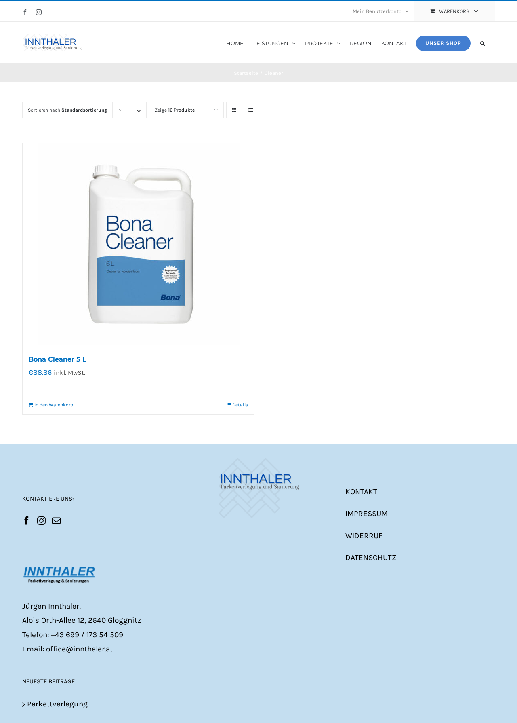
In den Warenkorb (53, 405)
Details (240, 405)
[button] (482, 42)
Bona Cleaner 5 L (57, 359)
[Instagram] (41, 520)
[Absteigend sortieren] (139, 110)
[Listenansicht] (250, 110)
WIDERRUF (363, 535)
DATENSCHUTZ (370, 557)
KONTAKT (361, 491)
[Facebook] (26, 520)
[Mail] (56, 520)
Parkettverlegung (57, 704)
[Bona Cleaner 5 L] (138, 244)
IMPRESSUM (366, 513)
